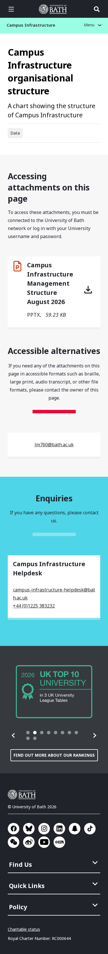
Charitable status (24, 929)
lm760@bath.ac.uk (54, 444)
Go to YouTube (44, 842)
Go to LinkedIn (59, 828)
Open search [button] (97, 9)
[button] (13, 735)
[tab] (28, 732)
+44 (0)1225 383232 (34, 606)
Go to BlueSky (29, 828)
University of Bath (54, 9)
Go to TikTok (90, 828)
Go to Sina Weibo (29, 842)
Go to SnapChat (74, 828)
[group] (54, 691)
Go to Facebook (13, 828)
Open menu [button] (11, 9)
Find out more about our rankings (54, 755)
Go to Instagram (44, 828)
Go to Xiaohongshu (59, 842)
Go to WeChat (13, 842)
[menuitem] (54, 863)
